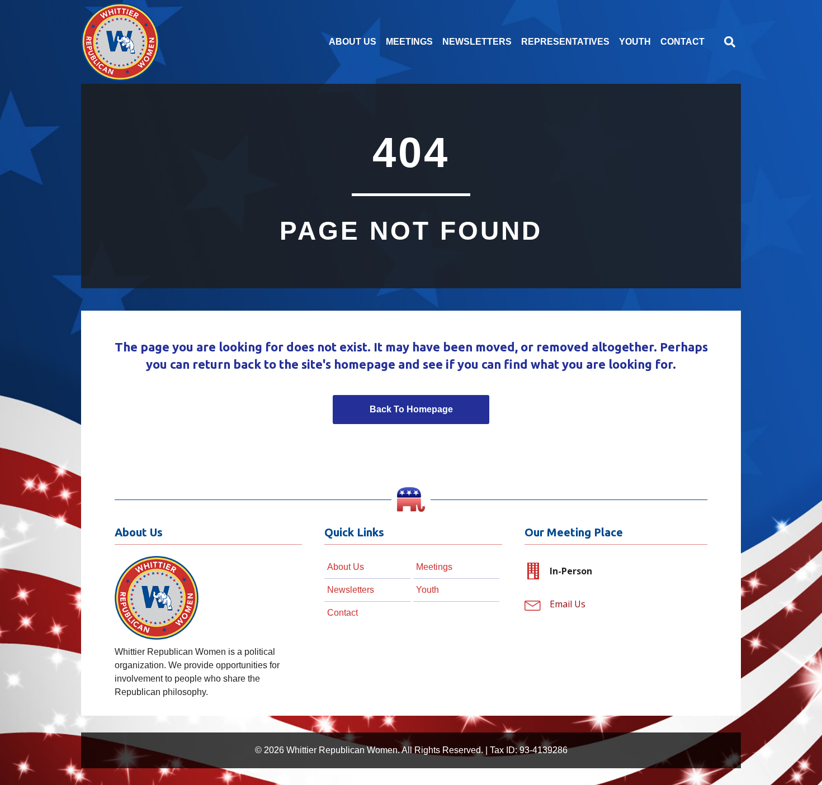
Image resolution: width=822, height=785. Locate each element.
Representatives (565, 41)
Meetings (409, 41)
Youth (635, 41)
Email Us (567, 604)
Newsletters (477, 41)
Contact (682, 41)
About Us (352, 41)
